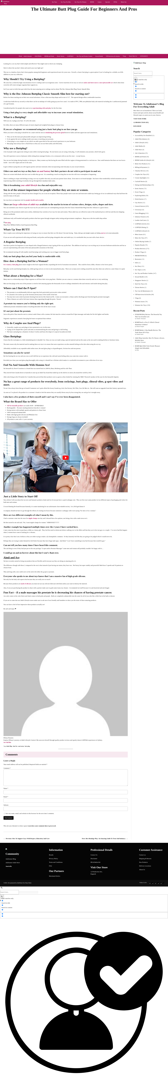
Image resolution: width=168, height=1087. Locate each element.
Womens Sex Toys (140, 305)
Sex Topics (138, 270)
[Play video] (66, 458)
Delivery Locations (145, 866)
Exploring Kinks (140, 195)
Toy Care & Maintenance (142, 291)
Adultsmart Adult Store (13, 862)
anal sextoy (21, 746)
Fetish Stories (139, 199)
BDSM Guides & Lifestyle (143, 160)
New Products (143, 862)
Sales (136, 263)
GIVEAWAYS (144, 56)
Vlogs (124, 56)
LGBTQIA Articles (140, 224)
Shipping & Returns (145, 858)
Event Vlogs (139, 192)
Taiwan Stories (139, 287)
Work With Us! (133, 56)
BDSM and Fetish (140, 157)
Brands (51, 855)
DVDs (115, 2)
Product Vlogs (139, 252)
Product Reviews (140, 248)
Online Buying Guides (142, 241)
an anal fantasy (43, 171)
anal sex (103, 233)
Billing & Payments (141, 167)
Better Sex (124, 2)
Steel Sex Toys (139, 284)
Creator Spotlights (140, 178)
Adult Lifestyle (139, 142)
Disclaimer (94, 858)
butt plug (27, 746)
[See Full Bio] (12, 742)
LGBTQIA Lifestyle (141, 231)
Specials (107, 2)
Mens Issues (139, 234)
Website (6, 805)
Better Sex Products (141, 164)
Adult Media (38, 56)
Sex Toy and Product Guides (144, 273)
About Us (142, 869)
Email (6, 797)
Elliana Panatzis (89, 13)
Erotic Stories (139, 188)
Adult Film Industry (141, 139)
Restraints (138, 259)
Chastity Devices (140, 171)
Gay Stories (138, 202)
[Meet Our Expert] (84, 1002)
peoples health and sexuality (35, 200)
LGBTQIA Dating (140, 227)
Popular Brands (140, 245)
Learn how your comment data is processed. (42, 826)
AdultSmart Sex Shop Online (24, 883)
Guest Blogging (140, 213)
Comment (7, 768)
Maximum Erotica (54, 876)
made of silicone (26, 584)
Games (100, 2)
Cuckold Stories (140, 181)
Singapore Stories (140, 280)
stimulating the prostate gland (55, 132)
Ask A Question (140, 153)
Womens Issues (140, 301)
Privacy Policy (53, 858)
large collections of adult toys (26, 204)
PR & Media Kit (95, 862)
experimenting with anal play (41, 108)
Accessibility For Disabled (143, 135)
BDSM (92, 2)
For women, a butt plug (11, 264)
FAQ (50, 866)
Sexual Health (139, 277)
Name (6, 788)
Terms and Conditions (56, 862)
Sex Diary (138, 266)
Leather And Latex (140, 220)
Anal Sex (15, 746)
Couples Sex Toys (140, 174)
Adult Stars (138, 149)
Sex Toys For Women (80, 2)
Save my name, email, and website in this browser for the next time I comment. (30, 813)
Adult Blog (9, 746)
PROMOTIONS (139, 256)
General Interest (140, 206)
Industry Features (140, 217)
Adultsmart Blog (11, 859)
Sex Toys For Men (66, 2)
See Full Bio (7, 742)
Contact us (142, 855)
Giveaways (138, 210)
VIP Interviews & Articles (143, 294)
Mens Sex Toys (139, 238)
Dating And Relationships (143, 185)
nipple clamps (32, 518)
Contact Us (94, 855)
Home (20, 56)
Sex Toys (54, 2)
